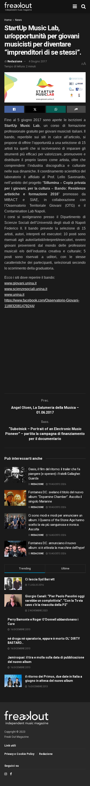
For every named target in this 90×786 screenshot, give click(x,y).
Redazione (14, 61)
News (18, 20)
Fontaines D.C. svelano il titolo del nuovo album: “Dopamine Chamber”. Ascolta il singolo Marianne (55, 496)
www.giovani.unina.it (20, 283)
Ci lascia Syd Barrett (40, 579)
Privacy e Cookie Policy (19, 753)
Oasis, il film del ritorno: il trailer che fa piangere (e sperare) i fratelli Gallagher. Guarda (54, 473)
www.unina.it (14, 294)
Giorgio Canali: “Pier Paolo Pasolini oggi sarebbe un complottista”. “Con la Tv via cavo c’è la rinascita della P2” (55, 600)
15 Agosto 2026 (57, 553)
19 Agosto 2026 (57, 484)
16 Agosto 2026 (57, 535)
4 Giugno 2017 (38, 61)
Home (8, 20)
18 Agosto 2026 (57, 507)
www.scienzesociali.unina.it (25, 289)
